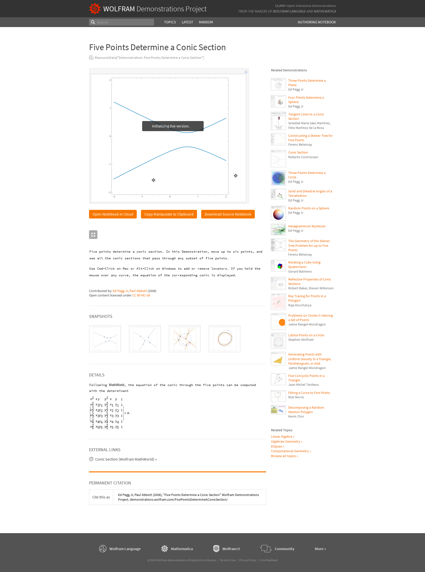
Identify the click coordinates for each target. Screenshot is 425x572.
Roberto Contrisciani (303, 157)
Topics (170, 22)
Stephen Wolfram (301, 339)
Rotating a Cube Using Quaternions (304, 264)
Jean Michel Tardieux (303, 384)
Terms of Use (228, 560)
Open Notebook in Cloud (112, 214)
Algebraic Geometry (285, 441)
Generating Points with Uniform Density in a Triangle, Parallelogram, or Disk (309, 358)
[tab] (105, 339)
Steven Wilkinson (321, 288)
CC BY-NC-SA (141, 295)
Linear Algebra (281, 436)
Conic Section (298, 152)
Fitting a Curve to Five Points (309, 392)
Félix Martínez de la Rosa (306, 127)
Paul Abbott (138, 291)
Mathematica (325, 11)
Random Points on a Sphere (308, 208)
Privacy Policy (248, 560)
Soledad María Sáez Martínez (309, 123)
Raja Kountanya (299, 305)
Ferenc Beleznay (300, 144)
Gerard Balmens (300, 271)
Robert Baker (297, 288)
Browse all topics (283, 456)
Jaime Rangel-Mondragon (307, 324)
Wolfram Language (289, 11)
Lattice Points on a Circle (306, 335)
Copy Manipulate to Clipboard (169, 214)
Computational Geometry (290, 451)
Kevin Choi (296, 416)
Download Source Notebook (228, 214)
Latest (187, 22)
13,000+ (280, 5)
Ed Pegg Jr (120, 291)
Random (206, 22)
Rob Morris (296, 397)
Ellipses (276, 446)
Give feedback (269, 560)
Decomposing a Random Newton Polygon (306, 409)
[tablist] (177, 339)
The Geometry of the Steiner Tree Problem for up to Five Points (309, 245)
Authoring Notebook (317, 22)
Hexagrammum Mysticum (307, 226)
